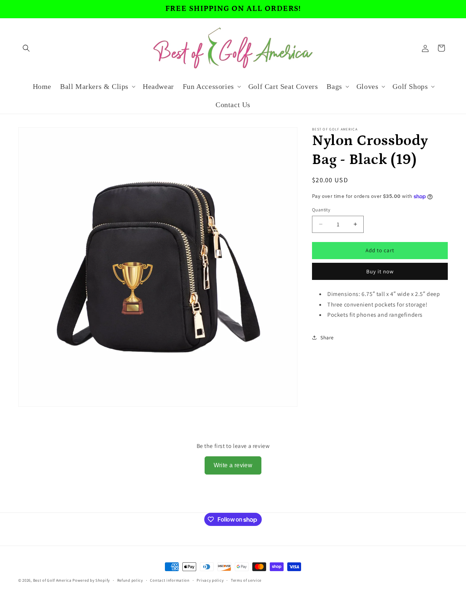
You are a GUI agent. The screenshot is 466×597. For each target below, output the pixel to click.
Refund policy (130, 580)
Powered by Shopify (91, 580)
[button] (26, 48)
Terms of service (246, 580)
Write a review (233, 465)
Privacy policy (210, 580)
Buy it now (380, 271)
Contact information (169, 580)
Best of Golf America (52, 580)
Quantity (321, 210)
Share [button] (327, 337)
